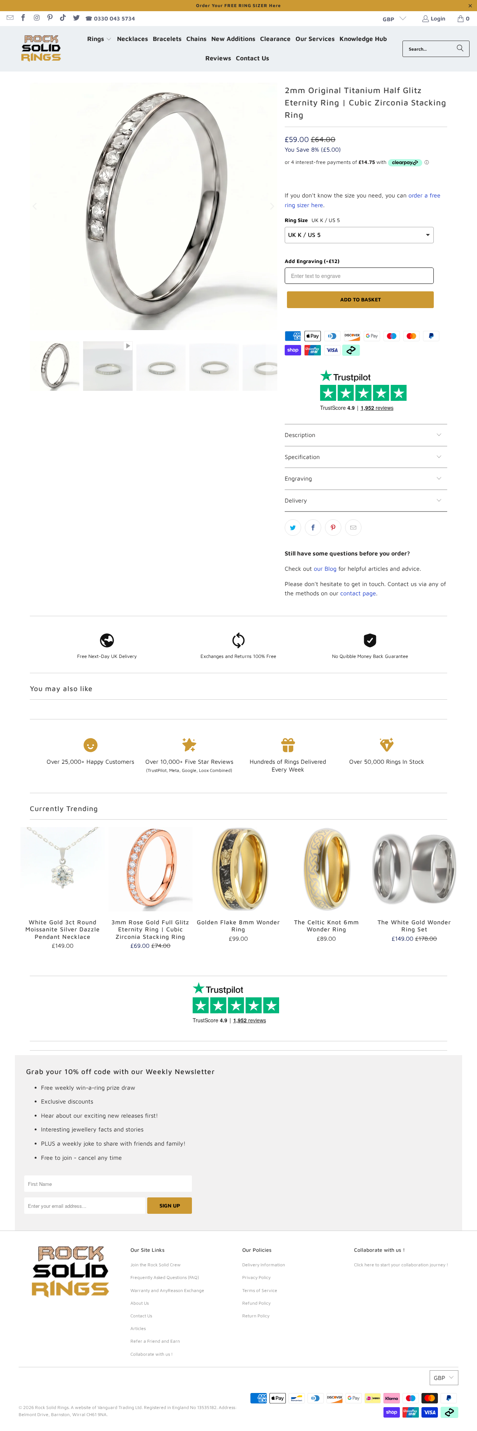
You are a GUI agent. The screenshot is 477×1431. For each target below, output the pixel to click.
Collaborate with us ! (151, 1354)
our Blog (325, 568)
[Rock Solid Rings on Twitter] (76, 18)
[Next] (272, 206)
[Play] (153, 206)
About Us (139, 1303)
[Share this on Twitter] (293, 527)
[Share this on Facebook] (313, 527)
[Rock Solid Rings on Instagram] (36, 18)
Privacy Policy (256, 1277)
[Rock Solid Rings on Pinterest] (49, 18)
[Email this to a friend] (353, 527)
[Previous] (35, 206)
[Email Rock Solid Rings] (9, 18)
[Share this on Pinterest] (333, 527)
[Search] (460, 49)
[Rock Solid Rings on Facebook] (23, 18)
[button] (99, 39)
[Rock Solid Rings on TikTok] (63, 18)
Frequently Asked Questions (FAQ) (164, 1277)
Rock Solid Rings (52, 1407)
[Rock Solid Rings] (41, 49)
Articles (138, 1328)
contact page (358, 593)
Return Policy (255, 1315)
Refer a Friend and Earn (155, 1341)
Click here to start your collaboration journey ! (401, 1264)
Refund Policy (256, 1303)
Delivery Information (263, 1264)
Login (438, 18)
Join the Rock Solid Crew (155, 1264)
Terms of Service (259, 1290)
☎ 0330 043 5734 (110, 18)
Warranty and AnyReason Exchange (167, 1290)
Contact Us (141, 1315)
